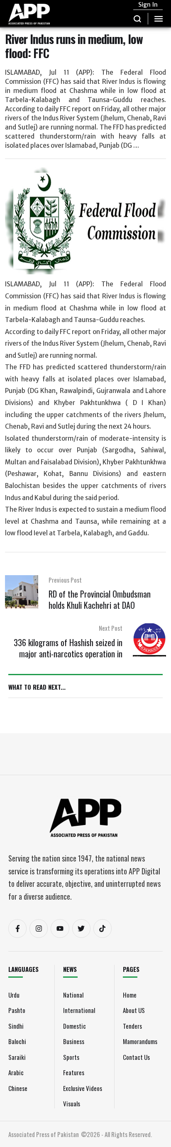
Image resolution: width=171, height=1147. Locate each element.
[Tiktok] (102, 928)
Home (130, 994)
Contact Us (136, 1057)
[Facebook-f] (17, 928)
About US (134, 1010)
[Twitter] (81, 928)
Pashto (16, 1010)
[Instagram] (38, 928)
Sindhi (16, 1025)
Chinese (17, 1088)
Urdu (14, 994)
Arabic (16, 1072)
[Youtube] (60, 928)
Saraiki (17, 1057)
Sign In (148, 4)
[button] (138, 18)
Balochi (17, 1041)
